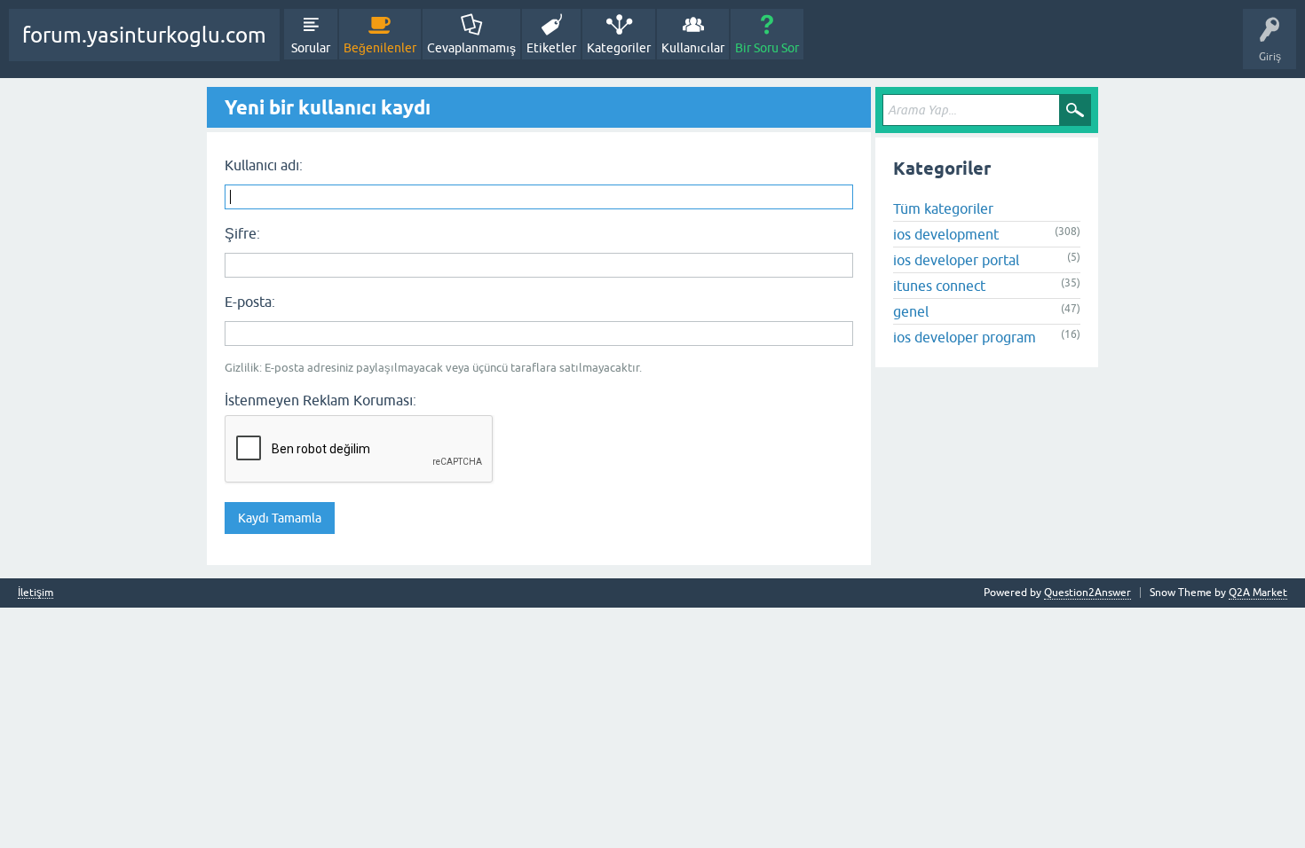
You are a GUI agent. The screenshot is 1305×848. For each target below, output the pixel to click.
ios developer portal (956, 260)
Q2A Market (1258, 592)
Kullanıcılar (692, 48)
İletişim (35, 593)
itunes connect (939, 286)
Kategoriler (619, 48)
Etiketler (551, 48)
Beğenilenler (380, 48)
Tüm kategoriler (943, 208)
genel (911, 311)
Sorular (310, 48)
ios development (946, 234)
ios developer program (964, 337)
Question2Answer (1087, 592)
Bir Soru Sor (767, 48)
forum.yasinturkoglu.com (144, 35)
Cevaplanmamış (471, 48)
